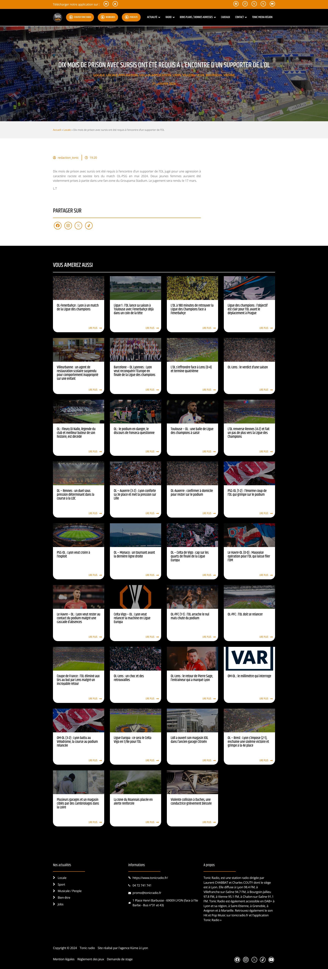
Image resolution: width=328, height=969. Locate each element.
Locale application (122, 75)
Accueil (57, 130)
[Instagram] (68, 225)
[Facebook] (58, 225)
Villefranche (193, 75)
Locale (99, 75)
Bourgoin (214, 75)
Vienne (229, 75)
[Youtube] (271, 960)
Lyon (177, 75)
